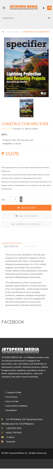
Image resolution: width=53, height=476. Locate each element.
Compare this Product (28, 224)
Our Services (11, 397)
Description (11, 246)
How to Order (12, 401)
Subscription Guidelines (16, 405)
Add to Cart (28, 208)
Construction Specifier (36, 31)
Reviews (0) (31, 246)
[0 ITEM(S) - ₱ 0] (49, 8)
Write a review (31, 128)
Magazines (13, 31)
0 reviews (17, 128)
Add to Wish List (28, 216)
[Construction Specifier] (26, 107)
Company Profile (13, 392)
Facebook (10, 441)
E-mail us (11, 437)
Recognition (11, 410)
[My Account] (43, 8)
